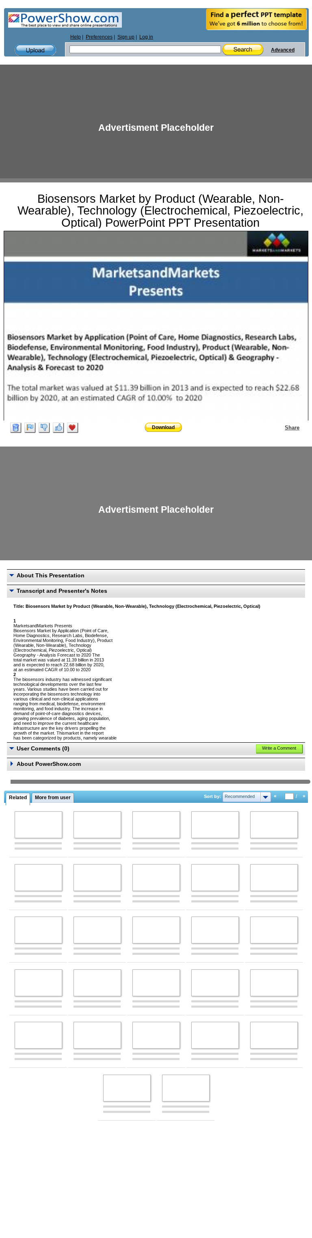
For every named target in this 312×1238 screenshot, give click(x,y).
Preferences (99, 37)
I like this (58, 428)
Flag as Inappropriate (30, 428)
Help (75, 37)
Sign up (125, 37)
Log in (146, 37)
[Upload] (35, 50)
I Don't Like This (44, 428)
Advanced (283, 50)
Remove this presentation (16, 428)
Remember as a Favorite (72, 428)
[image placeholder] (38, 824)
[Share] (280, 427)
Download (163, 427)
